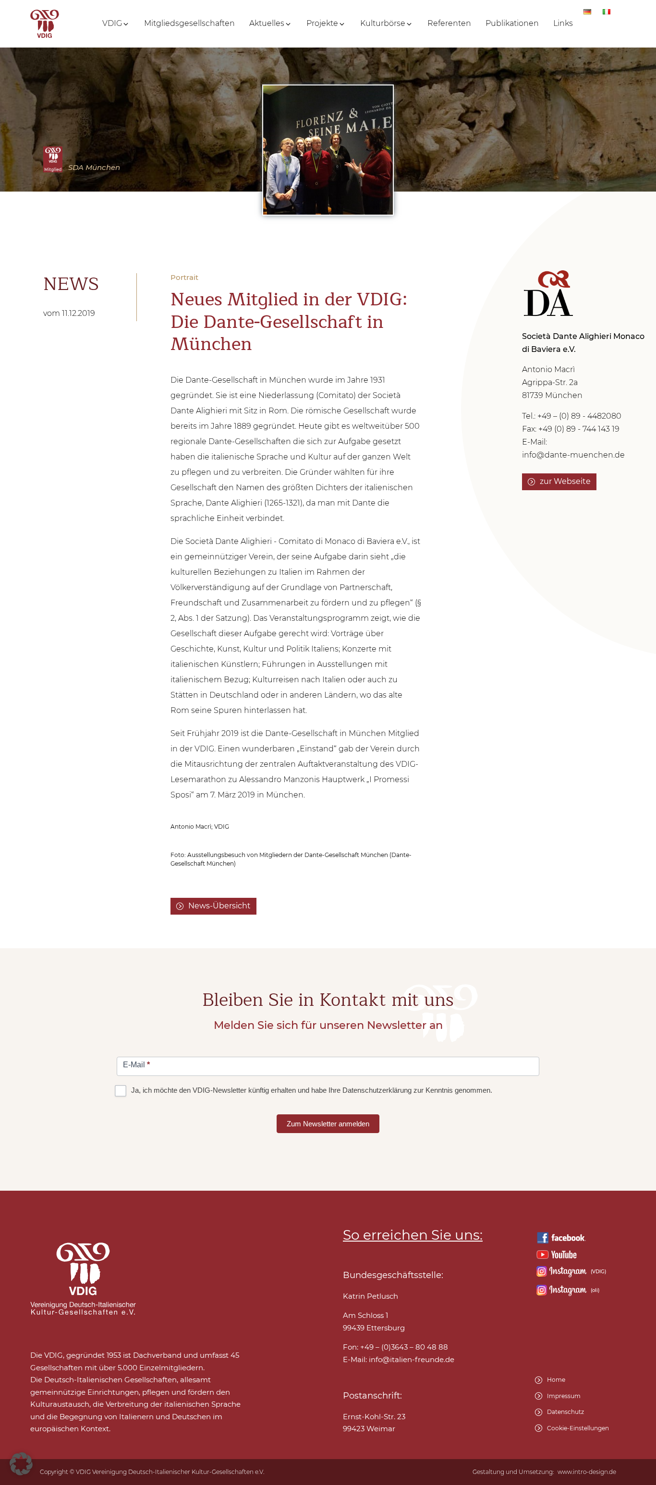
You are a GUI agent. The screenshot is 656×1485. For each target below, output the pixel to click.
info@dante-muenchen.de (573, 454)
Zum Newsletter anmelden (328, 1124)
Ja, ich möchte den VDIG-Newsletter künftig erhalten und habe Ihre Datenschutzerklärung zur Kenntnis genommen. (310, 1090)
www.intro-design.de (587, 1472)
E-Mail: (398, 1359)
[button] (116, 23)
